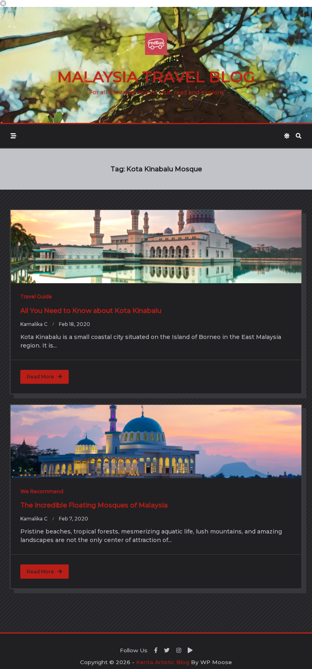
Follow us (133, 650)
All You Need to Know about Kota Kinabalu (90, 311)
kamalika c (34, 324)
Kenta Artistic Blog (162, 662)
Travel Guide (36, 296)
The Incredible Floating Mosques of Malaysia (94, 505)
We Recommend (41, 491)
